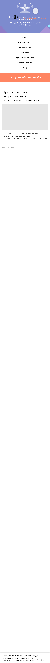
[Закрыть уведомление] (48, 654)
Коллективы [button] (24, 43)
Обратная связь (25, 63)
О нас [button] (24, 38)
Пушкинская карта (25, 58)
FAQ (25, 68)
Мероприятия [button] (24, 48)
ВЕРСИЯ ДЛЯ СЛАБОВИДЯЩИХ (32, 18)
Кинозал (25, 53)
